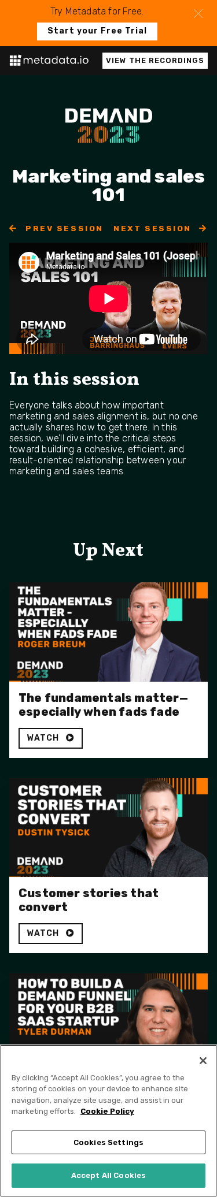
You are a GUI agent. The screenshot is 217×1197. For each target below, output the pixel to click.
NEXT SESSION (153, 228)
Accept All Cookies (108, 1175)
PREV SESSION (63, 228)
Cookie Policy (107, 1111)
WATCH (44, 738)
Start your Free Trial (97, 31)
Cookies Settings (108, 1142)
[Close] (203, 1060)
